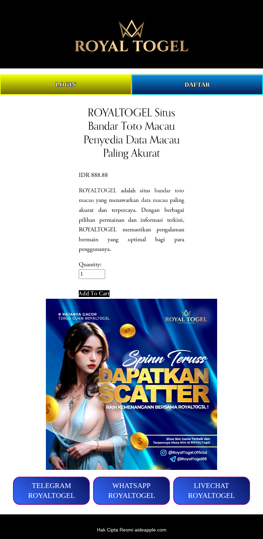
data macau (154, 200)
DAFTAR (197, 84)
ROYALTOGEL (98, 190)
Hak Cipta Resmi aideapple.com (131, 529)
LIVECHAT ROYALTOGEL (211, 491)
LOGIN (65, 84)
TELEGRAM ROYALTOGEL (51, 491)
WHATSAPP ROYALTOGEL (131, 491)
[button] (94, 293)
